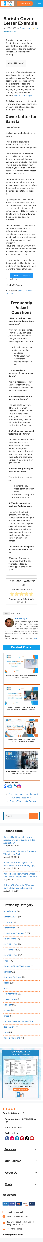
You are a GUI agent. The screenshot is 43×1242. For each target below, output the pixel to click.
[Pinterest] (22, 1138)
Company (7, 922)
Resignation (8, 1027)
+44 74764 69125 (14, 1229)
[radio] (12, 594)
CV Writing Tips (10, 955)
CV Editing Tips (10, 944)
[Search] (33, 816)
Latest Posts (15, 613)
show (21, 63)
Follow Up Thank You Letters (16, 966)
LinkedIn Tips (9, 999)
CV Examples (9, 950)
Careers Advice (10, 917)
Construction (9, 928)
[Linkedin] (15, 786)
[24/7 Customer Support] (4, 1216)
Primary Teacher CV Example (23, 801)
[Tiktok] (27, 1138)
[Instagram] (19, 786)
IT (4, 988)
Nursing (7, 1010)
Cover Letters (9, 939)
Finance (7, 961)
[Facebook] (6, 786)
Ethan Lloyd (21, 618)
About (6, 613)
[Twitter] (10, 786)
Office (6, 1016)
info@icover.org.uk (15, 1212)
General (7, 972)
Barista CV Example (23, 95)
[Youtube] (32, 1138)
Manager (7, 1005)
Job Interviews (10, 994)
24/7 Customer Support (17, 1216)
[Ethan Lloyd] (9, 626)
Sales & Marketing (11, 1038)
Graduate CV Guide (12, 977)
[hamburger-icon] (39, 3)
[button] (21, 1149)
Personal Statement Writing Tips (18, 1021)
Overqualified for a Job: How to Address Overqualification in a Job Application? (19, 840)
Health (6, 983)
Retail (6, 1032)
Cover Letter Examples (13, 933)
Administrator (9, 911)
